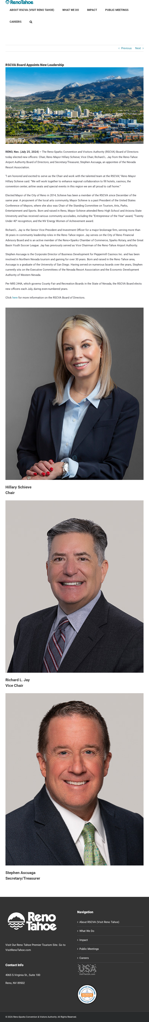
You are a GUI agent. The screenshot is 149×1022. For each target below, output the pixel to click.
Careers (84, 958)
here (15, 297)
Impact (83, 940)
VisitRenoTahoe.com (18, 950)
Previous (126, 48)
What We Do (86, 931)
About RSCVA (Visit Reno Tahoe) (99, 922)
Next (138, 48)
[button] (30, 22)
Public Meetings (89, 949)
